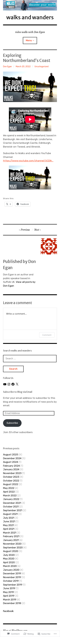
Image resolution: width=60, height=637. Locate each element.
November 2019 (12, 577)
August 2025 (10, 454)
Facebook (8, 611)
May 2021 (8, 525)
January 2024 (11, 469)
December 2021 (12, 502)
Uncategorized (41, 66)
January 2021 (11, 540)
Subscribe (12, 422)
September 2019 (12, 584)
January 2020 (11, 569)
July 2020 (9, 554)
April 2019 (8, 595)
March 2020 (10, 566)
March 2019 (9, 599)
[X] (17, 384)
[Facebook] (13, 384)
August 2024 (10, 461)
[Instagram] (9, 384)
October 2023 (11, 476)
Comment (46, 335)
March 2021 (9, 532)
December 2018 (12, 603)
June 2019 (9, 588)
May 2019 (8, 592)
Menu (29, 40)
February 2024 (11, 465)
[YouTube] (5, 384)
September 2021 (12, 510)
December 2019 (12, 573)
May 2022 (8, 488)
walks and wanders (30, 17)
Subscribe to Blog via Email (17, 391)
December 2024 (12, 458)
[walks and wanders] (30, 5)
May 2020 (8, 558)
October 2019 (11, 580)
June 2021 (9, 521)
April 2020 (9, 562)
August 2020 (10, 551)
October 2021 (11, 506)
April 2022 (9, 491)
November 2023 (12, 473)
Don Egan (7, 66)
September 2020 (13, 547)
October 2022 (11, 480)
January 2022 (11, 499)
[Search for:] (30, 358)
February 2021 (11, 536)
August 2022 (10, 484)
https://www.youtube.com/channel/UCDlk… (28, 160)
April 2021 (8, 528)
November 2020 (12, 543)
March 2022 (10, 495)
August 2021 (10, 514)
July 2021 (8, 517)
